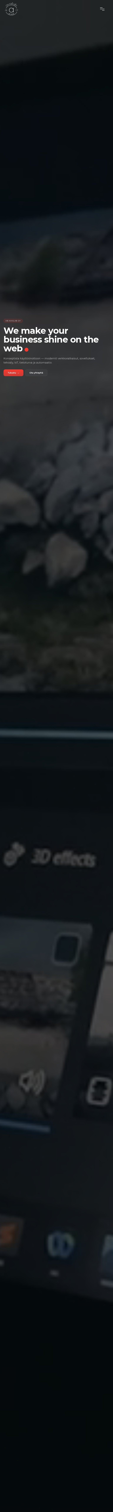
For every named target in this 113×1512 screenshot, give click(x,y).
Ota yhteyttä (36, 372)
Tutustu (13, 372)
